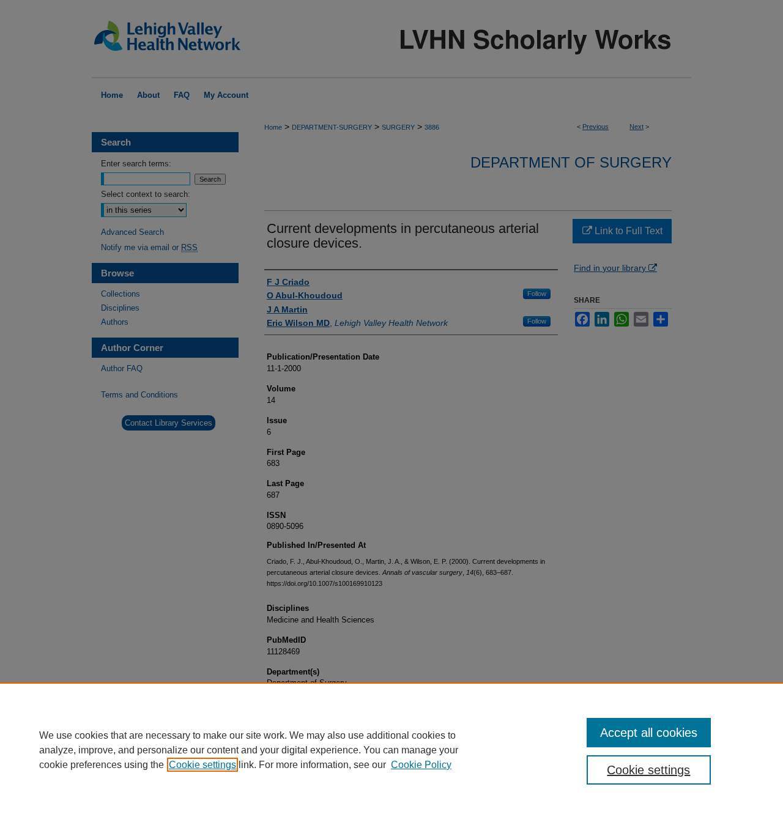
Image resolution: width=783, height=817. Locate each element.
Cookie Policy (421, 765)
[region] (391, 749)
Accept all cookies (648, 732)
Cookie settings (202, 765)
